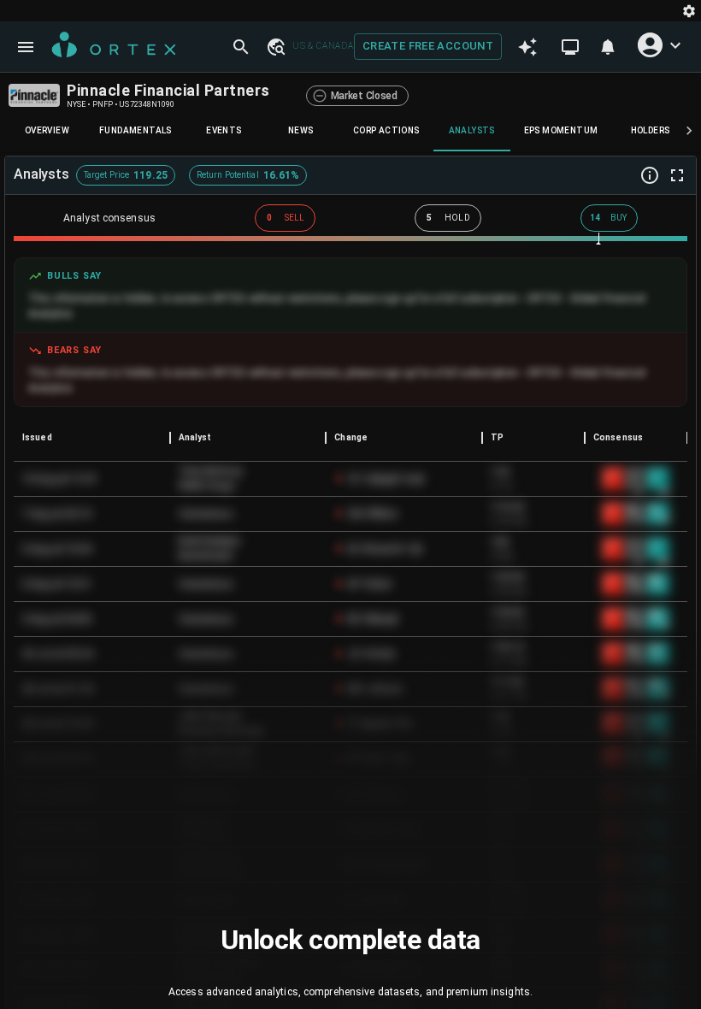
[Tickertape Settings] (689, 10)
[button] (275, 46)
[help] (649, 175)
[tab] (47, 130)
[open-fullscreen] (677, 175)
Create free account (427, 45)
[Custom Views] (570, 47)
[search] (241, 47)
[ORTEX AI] (527, 47)
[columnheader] (92, 438)
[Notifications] (608, 47)
